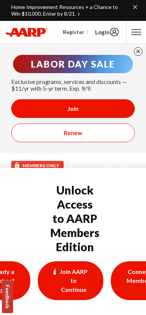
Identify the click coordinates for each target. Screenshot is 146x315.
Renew (73, 132)
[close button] (138, 51)
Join (73, 108)
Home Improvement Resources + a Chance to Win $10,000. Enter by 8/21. (64, 10)
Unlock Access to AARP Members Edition (75, 218)
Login (102, 32)
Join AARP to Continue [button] (74, 280)
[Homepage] (27, 32)
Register (73, 32)
